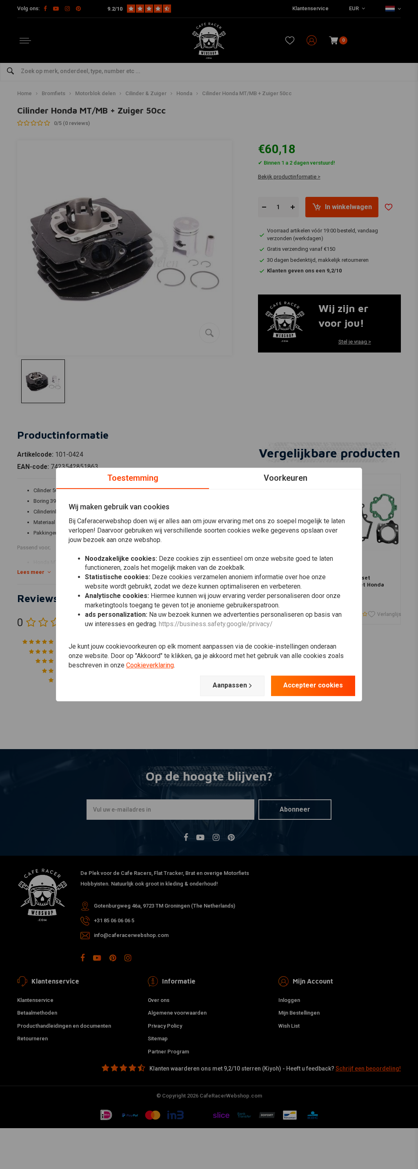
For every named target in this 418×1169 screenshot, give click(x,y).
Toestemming (132, 478)
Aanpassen (230, 685)
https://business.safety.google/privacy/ (216, 624)
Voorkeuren (285, 478)
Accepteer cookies (313, 685)
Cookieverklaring (150, 665)
